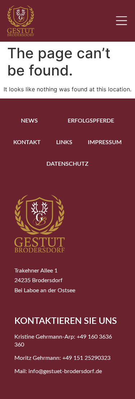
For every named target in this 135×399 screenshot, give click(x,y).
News (29, 121)
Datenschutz (67, 164)
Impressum (105, 142)
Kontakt (27, 142)
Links (64, 142)
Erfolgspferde (91, 121)
